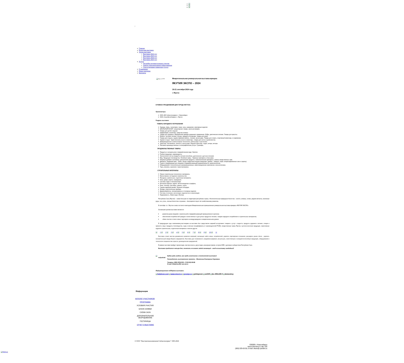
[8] (196, 232)
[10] (208, 232)
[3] (169, 232)
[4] (174, 232)
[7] (191, 232)
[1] (158, 232)
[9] (202, 232)
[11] (214, 232)
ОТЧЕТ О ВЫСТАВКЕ (145, 325)
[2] (163, 232)
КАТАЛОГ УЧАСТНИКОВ (145, 299)
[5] (180, 232)
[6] (185, 232)
